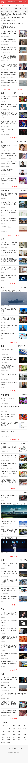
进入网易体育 (13, 138)
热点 (24, 5)
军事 (2, 11)
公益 (21, 11)
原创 (17, 5)
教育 (3, 737)
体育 (11, 8)
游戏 (25, 734)
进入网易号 (13, 488)
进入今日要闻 (7, 89)
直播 (7, 11)
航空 (25, 740)
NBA (18, 93)
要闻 (3, 5)
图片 (21, 8)
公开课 (8, 737)
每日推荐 (24, 443)
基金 (21, 346)
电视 (18, 142)
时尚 (8, 734)
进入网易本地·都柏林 (13, 439)
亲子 (3, 740)
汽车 (26, 8)
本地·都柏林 (5, 395)
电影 (21, 142)
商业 (25, 346)
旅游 (25, 737)
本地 (25, 731)
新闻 (2, 8)
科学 (21, 560)
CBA (25, 93)
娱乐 (7, 8)
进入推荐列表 (13, 718)
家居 (2, 239)
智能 (25, 560)
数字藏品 (3, 742)
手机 (14, 731)
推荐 (10, 5)
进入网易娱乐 (13, 186)
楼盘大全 (24, 190)
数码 (19, 731)
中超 (22, 93)
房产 (11, 11)
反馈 (9, 749)
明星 (25, 142)
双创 (14, 740)
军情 (25, 288)
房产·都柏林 (5, 190)
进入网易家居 (13, 284)
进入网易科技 (13, 605)
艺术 (8, 740)
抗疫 (8, 742)
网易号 (3, 443)
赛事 (15, 93)
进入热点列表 (13, 670)
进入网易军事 (13, 342)
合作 (15, 749)
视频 (8, 731)
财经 (16, 8)
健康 (14, 737)
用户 (26, 2)
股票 (18, 346)
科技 (16, 11)
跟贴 (19, 734)
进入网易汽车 (13, 556)
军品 (21, 288)
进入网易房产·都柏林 (13, 235)
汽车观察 (24, 492)
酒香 (19, 740)
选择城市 (24, 395)
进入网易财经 (13, 391)
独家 (19, 737)
